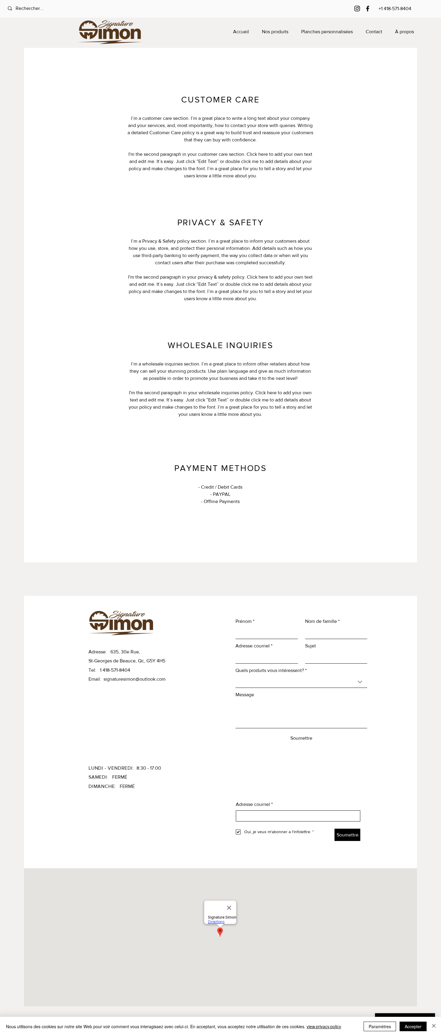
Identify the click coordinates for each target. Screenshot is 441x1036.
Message (245, 694)
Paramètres (380, 1026)
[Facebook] (367, 8)
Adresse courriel (254, 645)
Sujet (310, 645)
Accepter (413, 1026)
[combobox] (301, 682)
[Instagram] (357, 8)
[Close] (433, 1026)
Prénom (245, 621)
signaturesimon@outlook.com (135, 679)
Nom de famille (322, 621)
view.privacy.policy (324, 1026)
